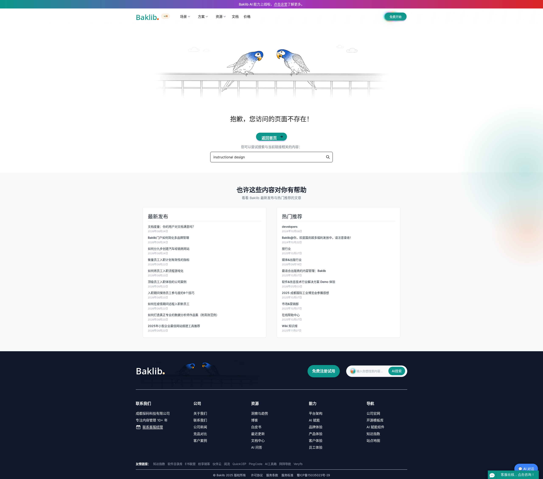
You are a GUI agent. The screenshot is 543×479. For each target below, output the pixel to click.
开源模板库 (375, 420)
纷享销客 (204, 464)
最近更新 (258, 434)
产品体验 (315, 434)
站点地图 (373, 440)
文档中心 (258, 440)
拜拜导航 (285, 464)
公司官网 (373, 413)
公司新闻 (200, 427)
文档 (235, 16)
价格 (247, 16)
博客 (254, 420)
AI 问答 (256, 447)
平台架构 (315, 413)
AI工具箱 (271, 464)
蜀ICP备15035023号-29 (313, 475)
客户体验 (315, 440)
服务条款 (272, 475)
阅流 (227, 464)
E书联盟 (190, 464)
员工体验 (315, 447)
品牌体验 (315, 427)
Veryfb (298, 464)
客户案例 (200, 440)
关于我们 (200, 413)
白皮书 (256, 427)
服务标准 (287, 475)
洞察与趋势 (259, 413)
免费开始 (396, 16)
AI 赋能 (314, 420)
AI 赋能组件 (375, 427)
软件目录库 (175, 464)
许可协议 (257, 475)
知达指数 (373, 434)
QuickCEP (239, 464)
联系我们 (200, 420)
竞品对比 (200, 434)
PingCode (255, 464)
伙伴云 (217, 464)
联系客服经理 (153, 427)
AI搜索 (397, 371)
